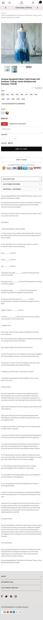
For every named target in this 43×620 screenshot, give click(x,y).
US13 (18, 99)
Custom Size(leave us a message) (13, 104)
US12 (13, 99)
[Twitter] (6, 596)
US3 (7, 94)
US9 (36, 94)
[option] (22, 7)
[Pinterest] (11, 596)
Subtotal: (4, 143)
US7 (26, 94)
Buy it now (22, 160)
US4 (12, 94)
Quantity (4, 134)
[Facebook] (2, 596)
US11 (8, 99)
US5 (17, 94)
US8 (31, 94)
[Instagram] (16, 596)
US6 (22, 94)
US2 (3, 94)
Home (3, 13)
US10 (3, 99)
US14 (23, 99)
